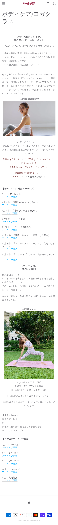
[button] (3, 3)
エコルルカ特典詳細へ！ (33, 176)
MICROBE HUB (25, 520)
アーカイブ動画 (9, 197)
